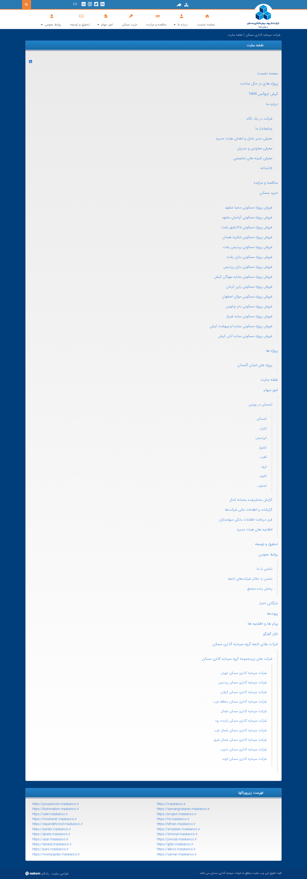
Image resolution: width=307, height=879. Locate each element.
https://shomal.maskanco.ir (177, 834)
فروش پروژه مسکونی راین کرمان (249, 286)
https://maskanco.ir (171, 804)
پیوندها (272, 614)
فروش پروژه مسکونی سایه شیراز (249, 316)
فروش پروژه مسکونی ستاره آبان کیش (245, 336)
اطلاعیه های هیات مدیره (254, 529)
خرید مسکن (269, 193)
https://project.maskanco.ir (176, 814)
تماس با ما (264, 569)
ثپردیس (261, 438)
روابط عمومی (268, 554)
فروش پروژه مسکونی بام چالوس (249, 306)
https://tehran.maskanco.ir (176, 824)
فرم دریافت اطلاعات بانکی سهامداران (245, 519)
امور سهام (271, 390)
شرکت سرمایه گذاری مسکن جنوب (243, 749)
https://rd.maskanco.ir (173, 819)
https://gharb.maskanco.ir (51, 834)
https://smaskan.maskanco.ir (178, 829)
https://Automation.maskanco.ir (55, 809)
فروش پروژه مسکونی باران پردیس (247, 267)
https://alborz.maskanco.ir (176, 849)
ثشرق (263, 447)
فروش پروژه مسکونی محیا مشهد (248, 207)
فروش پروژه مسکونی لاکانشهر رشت (246, 227)
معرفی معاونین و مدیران (254, 148)
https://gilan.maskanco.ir (175, 844)
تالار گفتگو (270, 634)
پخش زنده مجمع (259, 588)
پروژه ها (272, 351)
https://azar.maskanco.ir (50, 839)
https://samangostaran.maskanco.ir (183, 809)
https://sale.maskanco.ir (50, 814)
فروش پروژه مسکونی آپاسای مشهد (247, 217)
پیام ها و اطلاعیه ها (263, 624)
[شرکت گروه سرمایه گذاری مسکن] (252, 16)
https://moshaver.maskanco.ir (54, 819)
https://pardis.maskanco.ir (51, 829)
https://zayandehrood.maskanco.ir (57, 824)
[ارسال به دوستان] (179, 4)
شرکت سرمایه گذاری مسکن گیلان (244, 692)
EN (75, 4)
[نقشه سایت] (186, 5)
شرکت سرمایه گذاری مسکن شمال (244, 711)
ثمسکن (262, 418)
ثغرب (263, 457)
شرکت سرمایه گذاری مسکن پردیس (242, 682)
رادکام (45, 873)
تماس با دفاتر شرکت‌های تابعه (250, 579)
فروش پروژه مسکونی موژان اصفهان (247, 296)
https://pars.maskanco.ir (50, 849)
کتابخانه (266, 168)
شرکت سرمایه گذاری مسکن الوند (244, 759)
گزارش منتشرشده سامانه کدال (250, 500)
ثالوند (263, 476)
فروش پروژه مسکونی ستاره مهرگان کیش (243, 277)
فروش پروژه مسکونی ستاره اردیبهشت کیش (241, 326)
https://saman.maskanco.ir (177, 854)
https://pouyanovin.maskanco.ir (55, 804)
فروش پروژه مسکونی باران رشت (249, 257)
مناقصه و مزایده (266, 183)
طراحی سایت (60, 873)
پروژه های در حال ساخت (259, 84)
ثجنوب (262, 485)
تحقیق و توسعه (266, 544)
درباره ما (272, 104)
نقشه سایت (269, 380)
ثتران (263, 428)
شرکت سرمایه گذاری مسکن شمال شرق (240, 740)
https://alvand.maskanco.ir (51, 844)
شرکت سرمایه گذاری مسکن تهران (244, 673)
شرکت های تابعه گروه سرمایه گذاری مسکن (245, 644)
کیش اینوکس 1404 (263, 94)
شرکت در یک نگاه (259, 118)
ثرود (264, 466)
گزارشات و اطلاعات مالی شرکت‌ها (248, 509)
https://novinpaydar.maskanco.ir (56, 854)
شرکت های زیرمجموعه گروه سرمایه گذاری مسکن (237, 659)
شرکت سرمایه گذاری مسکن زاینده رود (241, 720)
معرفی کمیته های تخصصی (252, 158)
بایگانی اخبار (268, 603)
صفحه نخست (267, 73)
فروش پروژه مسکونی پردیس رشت (247, 247)
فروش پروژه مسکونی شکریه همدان (247, 237)
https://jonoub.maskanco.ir (177, 839)
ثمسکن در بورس (260, 404)
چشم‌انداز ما (263, 128)
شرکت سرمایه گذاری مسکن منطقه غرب (240, 701)
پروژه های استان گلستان (254, 365)
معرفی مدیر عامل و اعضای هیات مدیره (244, 138)
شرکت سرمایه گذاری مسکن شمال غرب (240, 730)
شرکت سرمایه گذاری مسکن (263, 34)
